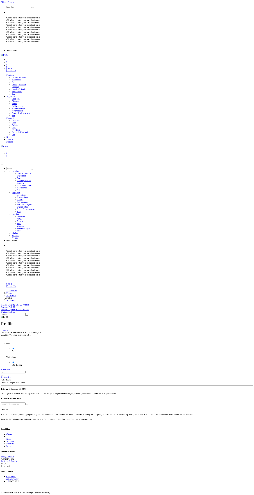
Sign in (9, 68)
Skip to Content (7, 2)
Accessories (11, 295)
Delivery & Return (9, 461)
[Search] (32, 7)
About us (10, 441)
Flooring (9, 293)
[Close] (2, 164)
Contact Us (11, 70)
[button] (15, 305)
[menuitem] (10, 75)
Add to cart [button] (5, 369)
